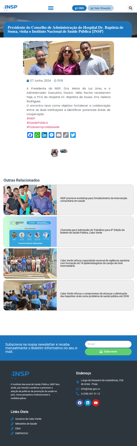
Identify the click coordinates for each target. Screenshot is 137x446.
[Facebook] (79, 402)
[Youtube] (95, 402)
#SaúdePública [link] (37, 123)
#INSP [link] (31, 118)
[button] (50, 8)
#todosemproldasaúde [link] (43, 127)
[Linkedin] (87, 402)
